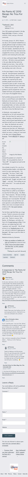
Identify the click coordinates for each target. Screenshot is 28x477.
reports (19, 20)
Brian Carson (9, 277)
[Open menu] (25, 3)
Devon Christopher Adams (12, 319)
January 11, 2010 (9, 279)
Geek (4, 181)
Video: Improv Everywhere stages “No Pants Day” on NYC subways (14, 245)
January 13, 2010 (12, 307)
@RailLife (14, 136)
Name (4, 412)
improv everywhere (7, 255)
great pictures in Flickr (15, 222)
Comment (5, 391)
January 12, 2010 (9, 321)
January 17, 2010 (7, 368)
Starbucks (12, 257)
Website (4, 427)
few (13, 207)
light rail (16, 255)
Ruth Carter (14, 20)
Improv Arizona (10, 3)
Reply (3, 303)
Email (4, 420)
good (15, 207)
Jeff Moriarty (11, 306)
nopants (22, 255)
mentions (19, 207)
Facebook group (15, 228)
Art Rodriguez (8, 27)
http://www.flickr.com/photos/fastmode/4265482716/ (14, 300)
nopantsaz (5, 257)
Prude (14, 179)
